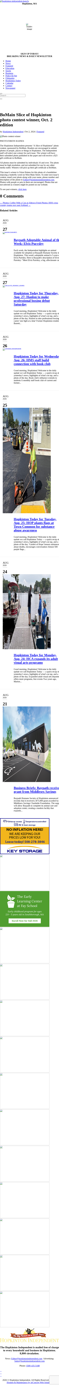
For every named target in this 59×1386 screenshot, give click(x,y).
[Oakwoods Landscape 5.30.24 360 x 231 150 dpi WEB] (24, 962)
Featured (9, 66)
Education (9, 68)
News (8, 63)
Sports (8, 71)
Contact (8, 85)
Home (8, 61)
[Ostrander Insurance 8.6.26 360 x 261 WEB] (24, 1254)
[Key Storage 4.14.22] (24, 853)
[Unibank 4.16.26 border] (24, 1181)
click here (22, 189)
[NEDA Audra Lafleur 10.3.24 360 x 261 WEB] (24, 1290)
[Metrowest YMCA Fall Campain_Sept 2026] (24, 1217)
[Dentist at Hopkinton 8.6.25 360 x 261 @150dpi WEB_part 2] (24, 1108)
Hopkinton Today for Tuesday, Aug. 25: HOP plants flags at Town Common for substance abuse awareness (35, 524)
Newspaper (10, 88)
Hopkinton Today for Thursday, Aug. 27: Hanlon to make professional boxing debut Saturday (36, 298)
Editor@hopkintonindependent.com (38, 180)
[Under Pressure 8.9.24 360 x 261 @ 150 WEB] (24, 1035)
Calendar (9, 83)
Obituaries (9, 78)
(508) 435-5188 (33, 1366)
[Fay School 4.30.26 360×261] (24, 926)
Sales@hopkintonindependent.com (29, 1361)
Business (9, 73)
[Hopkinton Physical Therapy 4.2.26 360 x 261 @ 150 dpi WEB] (24, 890)
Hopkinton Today (13, 81)
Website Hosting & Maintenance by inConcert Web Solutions (32, 1381)
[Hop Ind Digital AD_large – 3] (24, 1144)
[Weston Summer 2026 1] (24, 999)
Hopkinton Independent (13, 131)
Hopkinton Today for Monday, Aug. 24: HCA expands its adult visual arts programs (36, 658)
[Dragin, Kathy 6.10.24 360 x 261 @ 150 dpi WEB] (24, 1072)
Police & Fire (11, 76)
